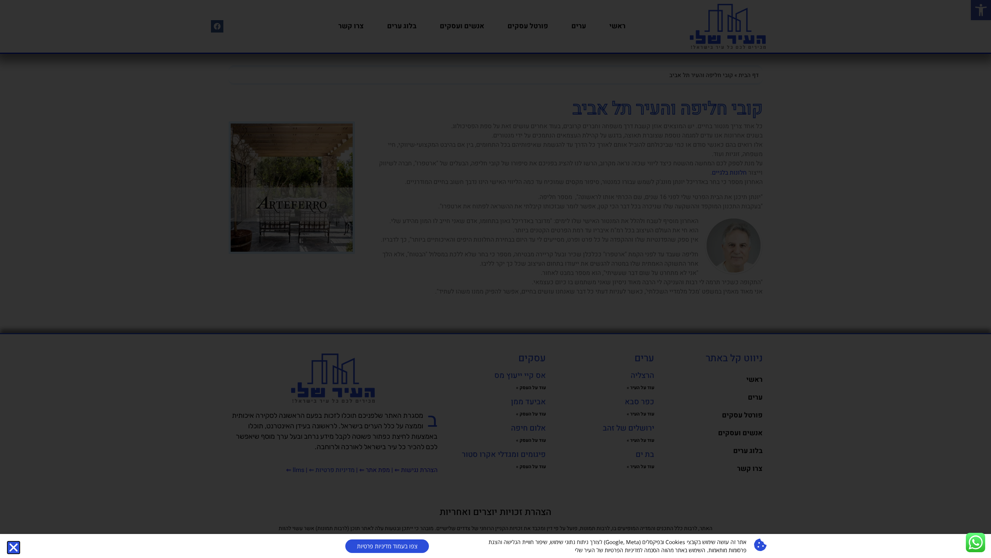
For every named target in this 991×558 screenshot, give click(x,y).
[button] (13, 547)
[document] (495, 279)
